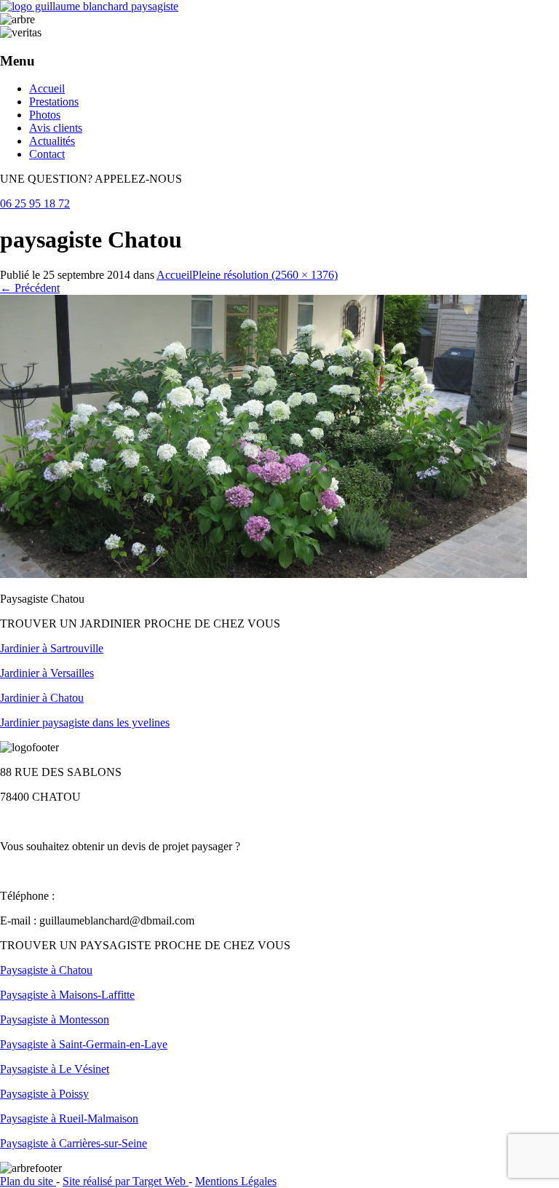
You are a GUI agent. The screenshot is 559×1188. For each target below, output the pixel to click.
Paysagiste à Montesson (54, 1019)
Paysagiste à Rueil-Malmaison (69, 1118)
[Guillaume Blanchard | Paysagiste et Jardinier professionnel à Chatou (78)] (89, 6)
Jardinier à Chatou (42, 698)
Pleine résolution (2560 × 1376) (265, 275)
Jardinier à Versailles (47, 673)
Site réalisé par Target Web (126, 1181)
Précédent (30, 288)
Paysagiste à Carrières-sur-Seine (73, 1143)
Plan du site (28, 1181)
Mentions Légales (236, 1181)
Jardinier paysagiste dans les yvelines (85, 722)
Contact (47, 154)
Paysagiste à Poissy (44, 1094)
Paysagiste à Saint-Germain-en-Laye (83, 1044)
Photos (44, 114)
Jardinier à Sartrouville (51, 648)
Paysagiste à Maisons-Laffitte (67, 995)
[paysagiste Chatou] (263, 574)
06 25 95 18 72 (35, 203)
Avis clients (55, 128)
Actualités (52, 141)
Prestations (54, 101)
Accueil (47, 88)
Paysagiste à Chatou (46, 970)
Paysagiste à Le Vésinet (54, 1069)
